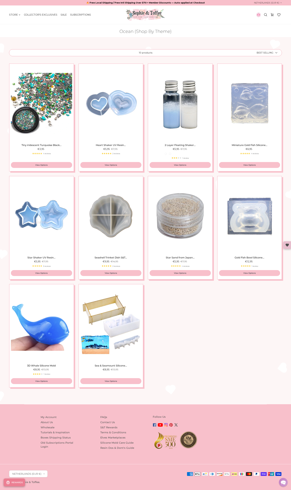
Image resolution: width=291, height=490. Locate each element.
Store (13, 14)
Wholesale (47, 427)
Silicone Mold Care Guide (117, 442)
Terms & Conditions (113, 432)
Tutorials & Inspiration (55, 432)
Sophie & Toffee (29, 482)
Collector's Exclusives (40, 14)
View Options (41, 165)
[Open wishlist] (287, 245)
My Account (49, 417)
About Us (47, 422)
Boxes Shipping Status (56, 437)
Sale (64, 14)
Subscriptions (80, 14)
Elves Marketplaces (112, 437)
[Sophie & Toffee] (145, 14)
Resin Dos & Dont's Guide (117, 447)
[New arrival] (41, 103)
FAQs (103, 417)
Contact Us (107, 422)
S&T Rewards (108, 427)
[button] (279, 15)
